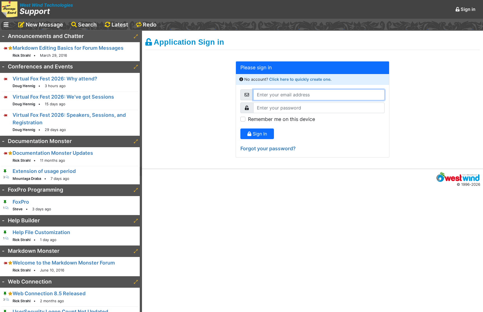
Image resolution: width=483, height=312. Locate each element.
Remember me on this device (281, 119)
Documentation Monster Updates (53, 153)
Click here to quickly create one (299, 79)
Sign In (259, 134)
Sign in (467, 9)
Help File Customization (41, 232)
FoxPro (21, 202)
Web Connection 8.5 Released (49, 293)
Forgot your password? (268, 148)
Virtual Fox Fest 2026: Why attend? (55, 79)
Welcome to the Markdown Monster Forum (64, 263)
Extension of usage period (44, 171)
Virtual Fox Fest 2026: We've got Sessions (63, 97)
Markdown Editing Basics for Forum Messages (68, 48)
